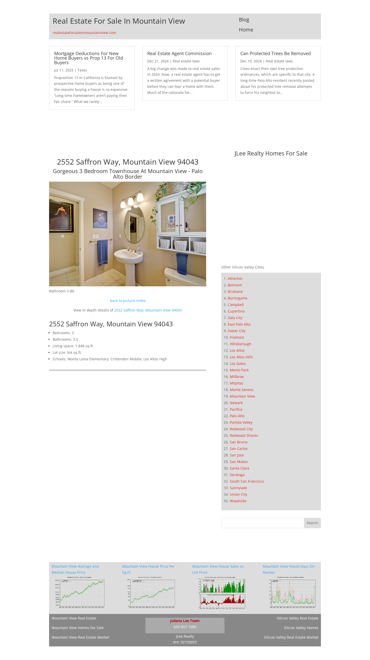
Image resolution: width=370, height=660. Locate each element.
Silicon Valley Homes (301, 627)
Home (246, 29)
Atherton (235, 278)
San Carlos (239, 448)
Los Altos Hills (241, 357)
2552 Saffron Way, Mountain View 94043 (148, 310)
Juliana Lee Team (185, 620)
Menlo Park (239, 370)
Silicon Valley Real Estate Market (291, 637)
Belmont (235, 285)
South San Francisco (247, 481)
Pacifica (236, 409)
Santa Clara (239, 468)
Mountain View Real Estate (74, 618)
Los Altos (237, 350)
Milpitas (236, 383)
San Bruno (238, 442)
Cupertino (236, 311)
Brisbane (235, 291)
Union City (238, 494)
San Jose (237, 455)
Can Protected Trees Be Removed (275, 53)
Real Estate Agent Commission (179, 53)
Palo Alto (237, 415)
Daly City (235, 317)
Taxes (82, 70)
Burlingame (237, 298)
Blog (244, 19)
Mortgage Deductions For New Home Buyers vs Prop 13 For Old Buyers (88, 57)
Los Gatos (238, 363)
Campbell (236, 304)
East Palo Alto (239, 324)
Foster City (236, 330)
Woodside (238, 500)
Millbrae (237, 376)
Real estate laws (186, 61)
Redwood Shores (244, 435)
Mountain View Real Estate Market (80, 637)
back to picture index (127, 300)
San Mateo (239, 461)
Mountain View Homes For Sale (78, 627)
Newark (236, 402)
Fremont (237, 337)
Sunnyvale (238, 487)
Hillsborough (240, 343)
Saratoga (237, 474)
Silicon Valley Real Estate (297, 618)
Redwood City (241, 428)
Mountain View (242, 396)
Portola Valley (241, 422)
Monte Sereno (241, 389)
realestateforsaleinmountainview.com (84, 32)
